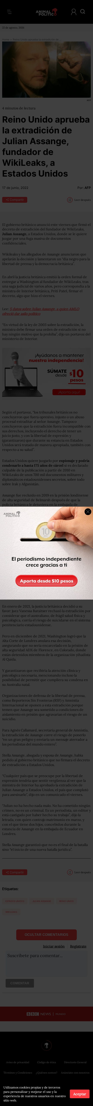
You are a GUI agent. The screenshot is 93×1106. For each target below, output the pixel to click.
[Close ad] (88, 511)
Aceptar (79, 1094)
